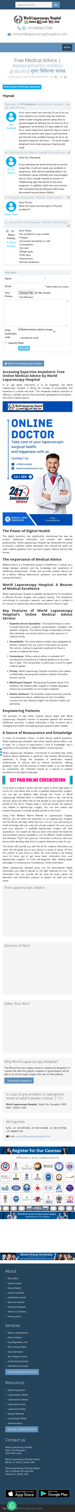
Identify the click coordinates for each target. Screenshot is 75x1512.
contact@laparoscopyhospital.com (39, 34)
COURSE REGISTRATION (22, 1372)
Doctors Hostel (15, 1283)
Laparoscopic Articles (18, 1399)
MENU (68, 48)
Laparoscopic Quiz (16, 1404)
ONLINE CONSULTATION (22, 1429)
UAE (52, 76)
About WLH (13, 1278)
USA (61, 76)
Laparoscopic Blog (16, 1408)
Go (56, 4)
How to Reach (14, 1287)
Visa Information (15, 1351)
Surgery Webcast (16, 1413)
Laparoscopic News (17, 1418)
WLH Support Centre (17, 1356)
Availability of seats (17, 1297)
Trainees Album (15, 1423)
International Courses (18, 1365)
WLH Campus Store (17, 1346)
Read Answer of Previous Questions (22, 87)
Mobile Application (16, 1389)
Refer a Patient (15, 1337)
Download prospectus (19, 1080)
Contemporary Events (18, 1361)
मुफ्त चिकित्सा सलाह (48, 70)
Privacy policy (14, 1316)
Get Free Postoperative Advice (25, 363)
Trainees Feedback (17, 1306)
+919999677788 (39, 28)
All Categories (28, 104)
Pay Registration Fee (18, 1342)
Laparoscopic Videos (18, 1394)
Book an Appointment (18, 1332)
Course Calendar (16, 1292)
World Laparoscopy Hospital (30, 1508)
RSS (60, 1098)
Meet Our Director (16, 1302)
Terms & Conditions (17, 1311)
